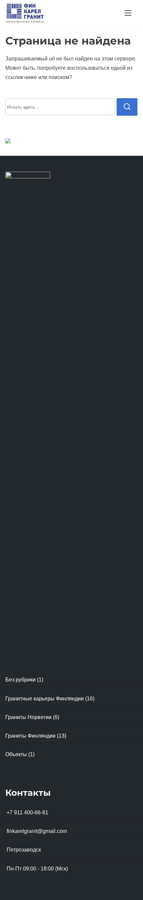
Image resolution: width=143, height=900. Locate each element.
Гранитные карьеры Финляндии (44, 698)
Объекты (16, 754)
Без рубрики (20, 679)
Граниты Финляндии (30, 736)
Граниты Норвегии (28, 717)
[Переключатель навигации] (128, 13)
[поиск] (127, 107)
